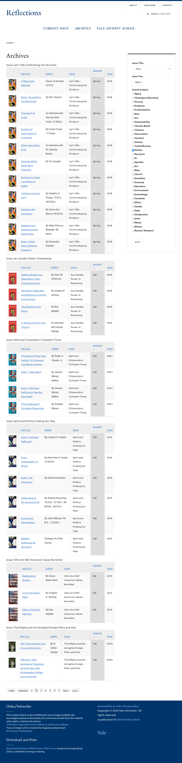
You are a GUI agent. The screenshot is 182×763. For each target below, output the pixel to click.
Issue (72, 73)
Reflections (24, 12)
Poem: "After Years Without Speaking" (29, 245)
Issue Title (137, 63)
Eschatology (141, 194)
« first (11, 690)
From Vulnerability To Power (29, 461)
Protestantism (142, 109)
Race (136, 114)
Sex (136, 118)
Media (137, 222)
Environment (141, 190)
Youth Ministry (142, 146)
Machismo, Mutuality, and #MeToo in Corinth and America (33, 294)
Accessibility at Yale (109, 706)
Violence (139, 130)
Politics (138, 150)
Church (138, 174)
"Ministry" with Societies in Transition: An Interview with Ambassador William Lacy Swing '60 (32, 668)
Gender (138, 206)
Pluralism (139, 154)
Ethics (137, 202)
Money (138, 226)
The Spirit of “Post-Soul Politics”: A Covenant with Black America (33, 360)
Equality (138, 162)
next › (66, 690)
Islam (137, 218)
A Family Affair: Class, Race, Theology (29, 165)
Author (49, 74)
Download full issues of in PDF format (31, 748)
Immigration (141, 214)
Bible (137, 170)
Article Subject (140, 89)
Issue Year (137, 76)
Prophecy (139, 105)
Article (25, 73)
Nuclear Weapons (144, 230)
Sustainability (142, 122)
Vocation (139, 138)
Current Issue (56, 28)
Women (138, 142)
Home (9, 42)
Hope (137, 210)
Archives (83, 28)
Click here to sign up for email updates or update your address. (37, 724)
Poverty (138, 101)
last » (75, 690)
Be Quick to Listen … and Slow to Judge (30, 181)
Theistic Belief (142, 126)
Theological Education (146, 97)
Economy (139, 182)
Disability (139, 178)
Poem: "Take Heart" (31, 372)
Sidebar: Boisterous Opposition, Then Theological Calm (31, 279)
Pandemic (139, 198)
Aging (137, 93)
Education (139, 186)
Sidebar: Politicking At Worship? (28, 542)
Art (136, 166)
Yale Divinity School (115, 28)
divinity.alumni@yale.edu (19, 731)
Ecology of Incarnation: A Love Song (29, 133)
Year (110, 73)
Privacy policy (131, 706)
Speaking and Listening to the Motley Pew (29, 229)
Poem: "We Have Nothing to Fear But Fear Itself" (32, 392)
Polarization (141, 134)
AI (135, 158)
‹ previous (23, 690)
